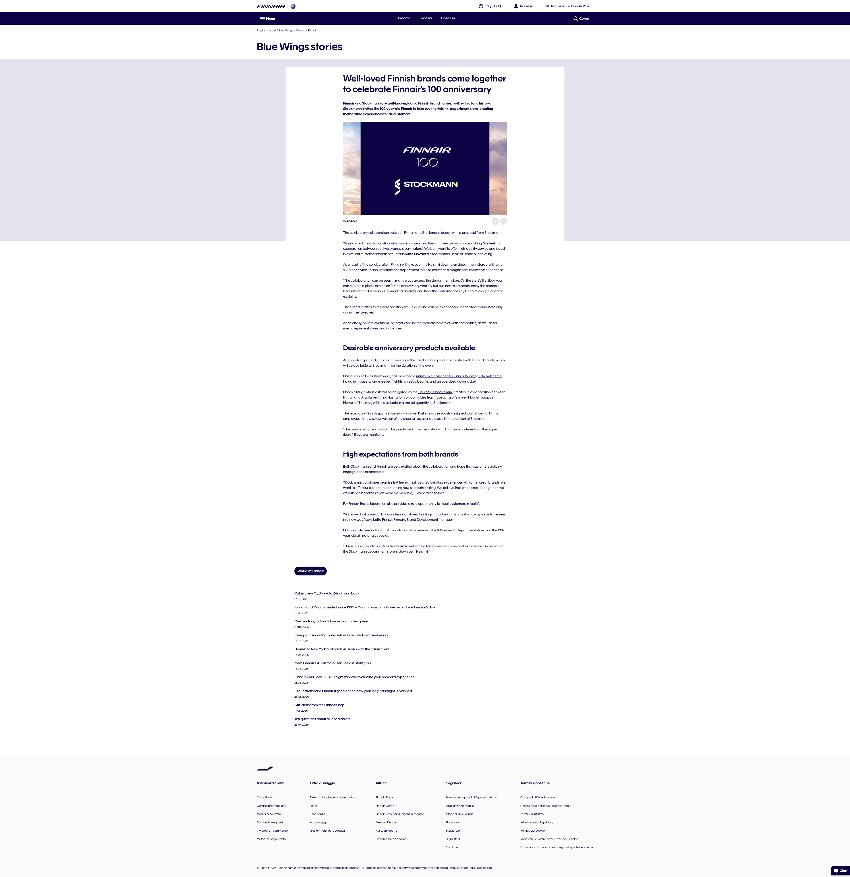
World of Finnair (306, 30)
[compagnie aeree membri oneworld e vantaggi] (293, 6)
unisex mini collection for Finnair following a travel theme (459, 376)
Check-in (448, 18)
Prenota (404, 18)
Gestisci (425, 18)
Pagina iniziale (266, 30)
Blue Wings (286, 30)
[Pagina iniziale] (271, 6)
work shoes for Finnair (483, 413)
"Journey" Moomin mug (435, 392)
